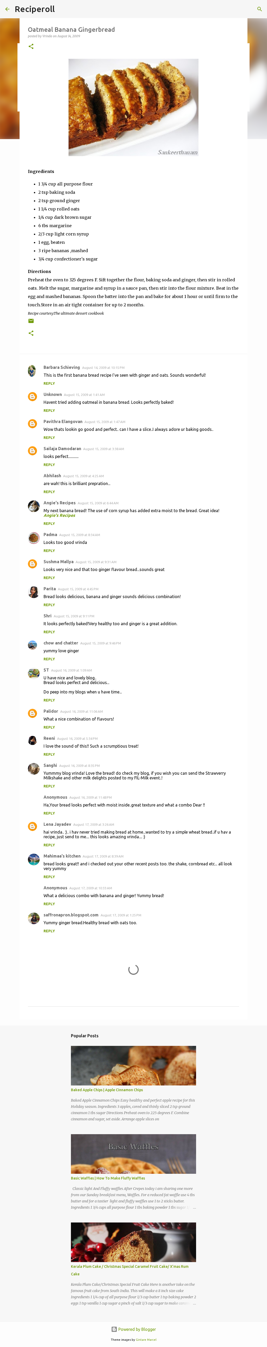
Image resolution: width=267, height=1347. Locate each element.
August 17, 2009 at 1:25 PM (121, 915)
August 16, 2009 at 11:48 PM (90, 797)
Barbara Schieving (62, 367)
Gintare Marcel (146, 1339)
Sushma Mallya (59, 561)
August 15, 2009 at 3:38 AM (103, 449)
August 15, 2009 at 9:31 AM (96, 562)
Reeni (49, 738)
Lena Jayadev (57, 824)
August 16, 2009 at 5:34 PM (77, 738)
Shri (48, 615)
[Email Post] (31, 323)
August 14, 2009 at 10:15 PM (103, 367)
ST (46, 670)
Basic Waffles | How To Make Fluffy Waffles (108, 1178)
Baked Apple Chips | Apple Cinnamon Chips (107, 1090)
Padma (50, 534)
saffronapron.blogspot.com (71, 915)
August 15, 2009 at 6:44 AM (98, 503)
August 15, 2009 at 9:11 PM (74, 616)
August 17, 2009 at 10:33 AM (90, 888)
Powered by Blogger (136, 1329)
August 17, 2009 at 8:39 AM (103, 856)
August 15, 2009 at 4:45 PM (78, 589)
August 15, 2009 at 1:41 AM (84, 394)
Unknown (53, 394)
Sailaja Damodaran (62, 448)
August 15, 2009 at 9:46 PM (100, 643)
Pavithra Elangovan (63, 421)
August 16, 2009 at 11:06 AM (81, 711)
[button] (31, 46)
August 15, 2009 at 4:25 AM (83, 476)
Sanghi (50, 765)
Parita (50, 588)
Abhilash (52, 475)
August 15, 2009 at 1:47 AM (104, 422)
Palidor (51, 711)
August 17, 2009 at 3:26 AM (93, 824)
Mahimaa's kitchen (62, 856)
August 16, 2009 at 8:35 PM (79, 765)
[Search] (260, 9)
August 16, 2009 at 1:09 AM (71, 670)
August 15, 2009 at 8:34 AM (79, 535)
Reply (49, 383)
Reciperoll (35, 9)
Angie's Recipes (60, 502)
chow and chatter (61, 643)
